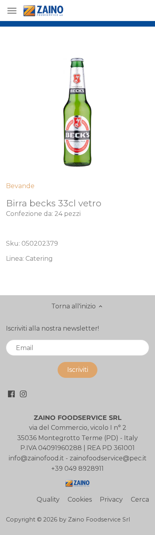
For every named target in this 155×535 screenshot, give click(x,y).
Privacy (111, 499)
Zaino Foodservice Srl (99, 519)
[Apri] (12, 11)
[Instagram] (23, 393)
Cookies (80, 499)
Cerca (140, 499)
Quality (48, 499)
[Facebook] (11, 393)
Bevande (20, 186)
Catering (39, 258)
